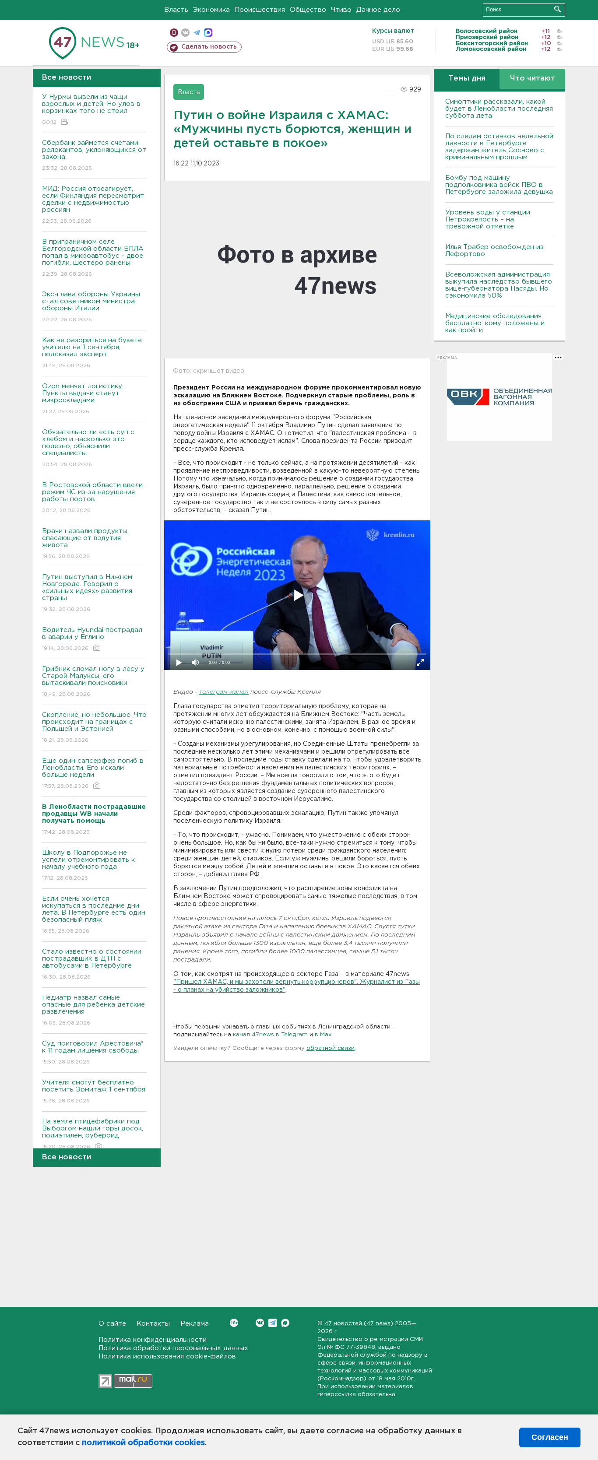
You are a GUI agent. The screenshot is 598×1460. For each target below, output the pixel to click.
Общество (308, 10)
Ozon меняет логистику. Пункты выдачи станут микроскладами (82, 398)
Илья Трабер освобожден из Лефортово (494, 250)
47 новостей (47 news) (358, 1323)
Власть (176, 10)
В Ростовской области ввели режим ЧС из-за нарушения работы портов (92, 497)
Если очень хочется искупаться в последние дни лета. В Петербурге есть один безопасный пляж (93, 915)
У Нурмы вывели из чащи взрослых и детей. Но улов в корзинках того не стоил (91, 109)
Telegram (272, 1323)
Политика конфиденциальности (152, 1340)
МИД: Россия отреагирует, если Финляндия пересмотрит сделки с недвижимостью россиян (93, 205)
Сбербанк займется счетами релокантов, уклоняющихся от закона (94, 155)
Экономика (211, 10)
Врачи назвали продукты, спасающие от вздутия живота (85, 543)
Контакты (153, 1324)
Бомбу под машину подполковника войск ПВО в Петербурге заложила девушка (499, 185)
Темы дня (466, 78)
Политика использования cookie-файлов (167, 1356)
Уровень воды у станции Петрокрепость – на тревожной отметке (487, 219)
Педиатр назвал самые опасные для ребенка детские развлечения (93, 1010)
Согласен (549, 1437)
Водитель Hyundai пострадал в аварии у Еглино (92, 639)
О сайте (112, 1324)
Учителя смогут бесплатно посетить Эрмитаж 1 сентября (93, 1091)
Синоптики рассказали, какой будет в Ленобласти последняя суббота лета (499, 109)
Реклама (194, 1324)
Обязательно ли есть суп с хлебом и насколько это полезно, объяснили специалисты (88, 448)
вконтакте (185, 32)
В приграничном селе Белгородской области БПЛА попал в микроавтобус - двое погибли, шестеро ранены (93, 258)
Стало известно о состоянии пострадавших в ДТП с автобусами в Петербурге (91, 964)
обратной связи (330, 1048)
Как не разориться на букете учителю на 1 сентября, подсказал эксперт (92, 352)
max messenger (208, 32)
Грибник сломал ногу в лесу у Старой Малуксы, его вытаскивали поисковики (93, 681)
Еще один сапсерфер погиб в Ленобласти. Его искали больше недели (93, 773)
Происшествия (260, 10)
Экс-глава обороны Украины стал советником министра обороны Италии (91, 306)
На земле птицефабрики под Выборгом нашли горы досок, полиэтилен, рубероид (92, 1134)
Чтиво (341, 10)
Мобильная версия (174, 32)
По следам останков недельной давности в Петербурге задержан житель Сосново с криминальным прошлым (499, 146)
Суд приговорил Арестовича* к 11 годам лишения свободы (93, 1052)
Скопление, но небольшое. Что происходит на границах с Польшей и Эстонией (94, 727)
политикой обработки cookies (143, 1442)
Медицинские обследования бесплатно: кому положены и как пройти (495, 323)
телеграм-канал (224, 692)
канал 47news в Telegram (270, 1034)
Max (285, 1323)
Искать (557, 9)
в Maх (323, 1034)
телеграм (197, 32)
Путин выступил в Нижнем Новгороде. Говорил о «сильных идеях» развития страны (87, 593)
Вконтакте (260, 1323)
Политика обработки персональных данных (173, 1348)
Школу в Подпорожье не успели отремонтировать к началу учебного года (88, 865)
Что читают (532, 78)
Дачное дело (378, 10)
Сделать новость (209, 46)
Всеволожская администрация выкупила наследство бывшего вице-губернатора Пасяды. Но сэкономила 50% (498, 285)
